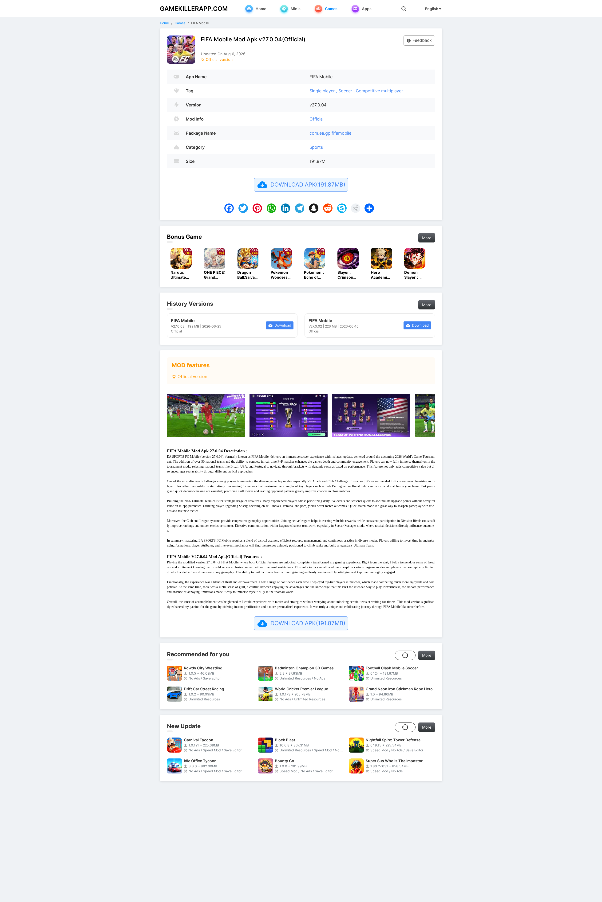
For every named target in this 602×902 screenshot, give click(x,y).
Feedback (422, 40)
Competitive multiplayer (379, 90)
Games (180, 23)
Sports (316, 147)
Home (164, 23)
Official (316, 119)
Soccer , (347, 90)
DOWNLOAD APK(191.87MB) (307, 184)
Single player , (323, 90)
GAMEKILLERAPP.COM (194, 8)
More (426, 237)
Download (282, 325)
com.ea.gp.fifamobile (330, 133)
